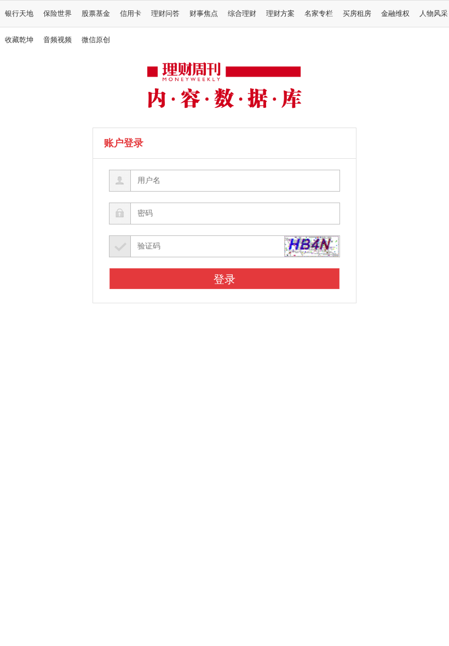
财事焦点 (203, 14)
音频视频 (57, 40)
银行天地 (19, 14)
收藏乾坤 (19, 40)
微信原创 (96, 40)
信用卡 (130, 14)
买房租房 (357, 14)
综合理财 (242, 14)
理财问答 (165, 14)
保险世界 (57, 14)
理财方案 (280, 14)
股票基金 (96, 14)
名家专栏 (318, 14)
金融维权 (395, 14)
